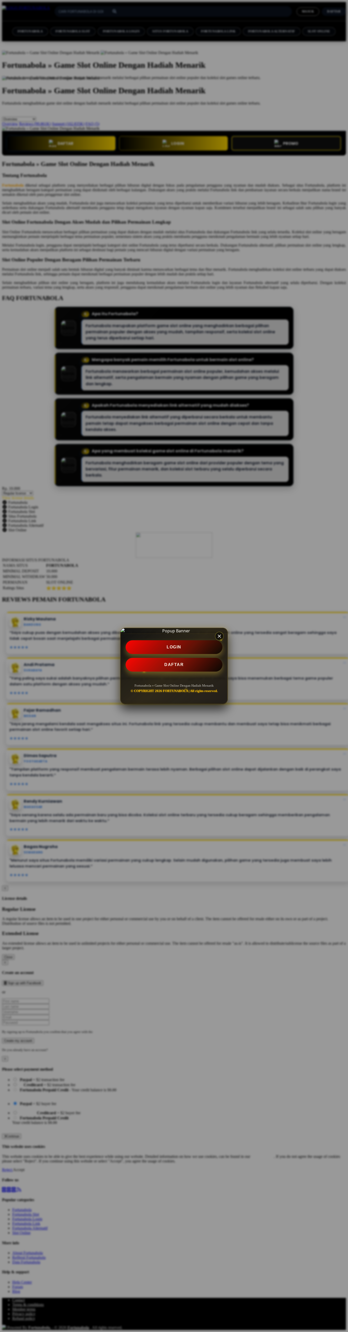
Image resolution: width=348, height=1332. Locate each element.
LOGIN (174, 647)
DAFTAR (174, 664)
